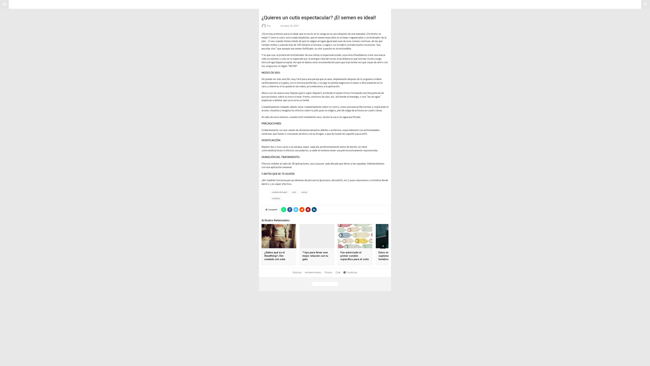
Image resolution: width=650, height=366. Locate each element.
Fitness (328, 272)
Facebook (351, 272)
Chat (337, 272)
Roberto (275, 25)
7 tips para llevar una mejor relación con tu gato (315, 256)
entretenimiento (313, 272)
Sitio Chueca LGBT (325, 4)
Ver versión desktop (326, 284)
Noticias (297, 272)
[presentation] (383, 246)
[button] (4, 4)
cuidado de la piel (279, 192)
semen (304, 192)
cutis (294, 192)
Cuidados (276, 198)
